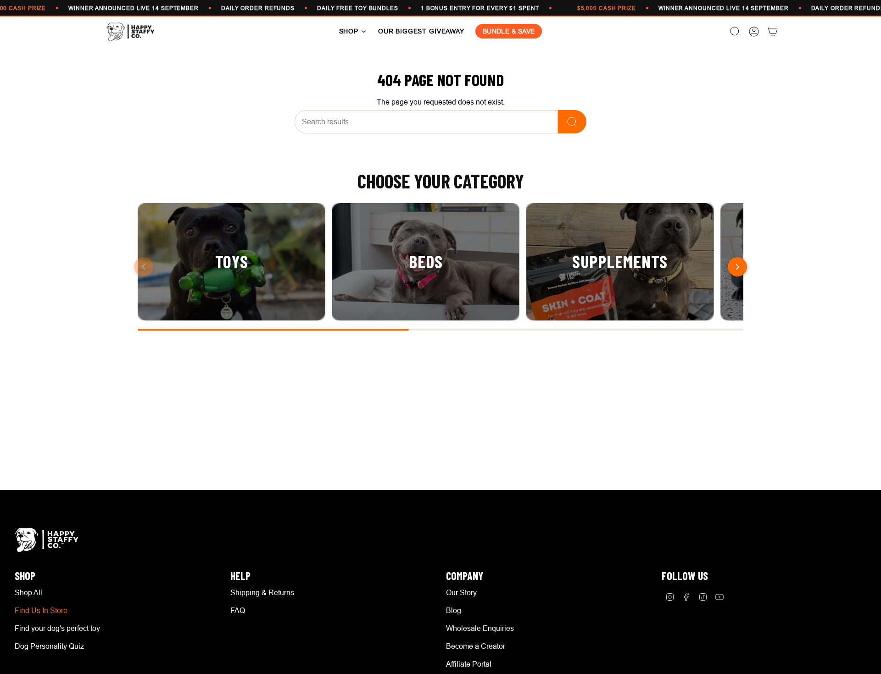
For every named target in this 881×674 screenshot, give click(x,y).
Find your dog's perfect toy (57, 628)
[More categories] (737, 266)
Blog (453, 610)
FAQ (237, 610)
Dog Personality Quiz (49, 646)
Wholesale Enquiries (480, 628)
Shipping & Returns (262, 592)
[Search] (572, 121)
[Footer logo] (49, 540)
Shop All (28, 592)
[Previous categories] (143, 266)
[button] (353, 31)
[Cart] (772, 31)
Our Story (461, 592)
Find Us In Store (41, 610)
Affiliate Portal (468, 664)
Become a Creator (475, 646)
